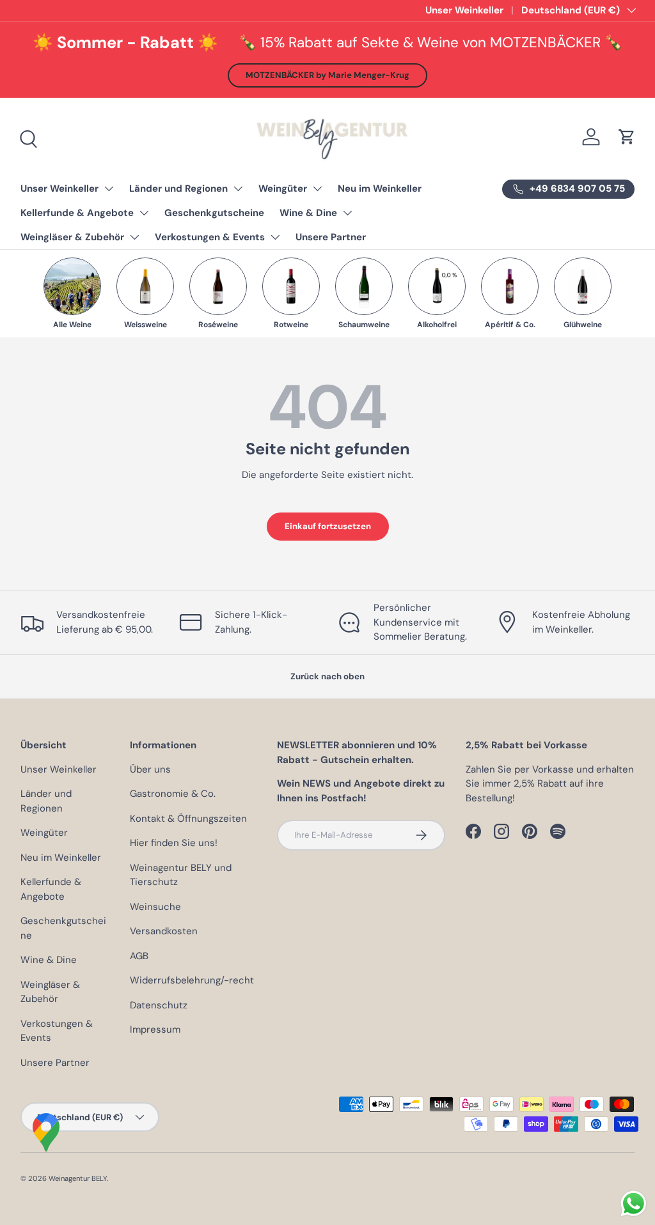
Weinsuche (155, 906)
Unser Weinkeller (464, 10)
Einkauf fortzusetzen (328, 526)
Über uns (150, 769)
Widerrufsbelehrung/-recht (192, 980)
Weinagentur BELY (78, 1178)
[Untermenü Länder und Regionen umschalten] (238, 188)
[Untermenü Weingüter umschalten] (317, 188)
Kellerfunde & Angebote (77, 212)
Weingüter (282, 188)
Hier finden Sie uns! (173, 842)
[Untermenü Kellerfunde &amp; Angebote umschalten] (144, 212)
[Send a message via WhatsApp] (634, 1204)
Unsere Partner (331, 237)
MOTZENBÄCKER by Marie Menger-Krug (327, 75)
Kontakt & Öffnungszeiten (188, 818)
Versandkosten (164, 931)
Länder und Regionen (178, 188)
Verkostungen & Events (210, 237)
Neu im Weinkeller (380, 188)
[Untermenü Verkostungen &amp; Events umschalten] (275, 237)
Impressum (155, 1029)
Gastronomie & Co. (173, 793)
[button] (627, 137)
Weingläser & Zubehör (72, 237)
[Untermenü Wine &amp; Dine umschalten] (347, 212)
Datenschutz (158, 1005)
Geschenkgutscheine (214, 212)
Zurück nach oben (327, 676)
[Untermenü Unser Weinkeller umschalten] (108, 188)
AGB (139, 956)
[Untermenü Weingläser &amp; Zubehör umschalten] (134, 237)
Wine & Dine (308, 212)
